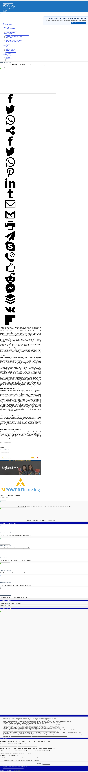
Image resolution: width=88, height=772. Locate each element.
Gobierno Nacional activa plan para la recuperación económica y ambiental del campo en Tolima (27, 726)
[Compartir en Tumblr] (10, 198)
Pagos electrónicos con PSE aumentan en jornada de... (15, 548)
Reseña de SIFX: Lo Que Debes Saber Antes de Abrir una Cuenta (15, 753)
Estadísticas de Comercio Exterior (14, 36)
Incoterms (8, 44)
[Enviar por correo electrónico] (10, 209)
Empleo (7, 48)
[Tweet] (10, 114)
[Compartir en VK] (10, 314)
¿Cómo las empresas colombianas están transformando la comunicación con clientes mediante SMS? (25, 750)
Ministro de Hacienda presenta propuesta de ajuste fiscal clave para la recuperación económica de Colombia (29, 731)
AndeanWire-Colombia (5, 62)
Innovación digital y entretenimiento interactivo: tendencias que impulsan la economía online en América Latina (27, 748)
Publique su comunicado (9, 5)
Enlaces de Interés (10, 32)
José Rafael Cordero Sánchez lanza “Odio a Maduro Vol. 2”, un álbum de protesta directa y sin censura (25, 741)
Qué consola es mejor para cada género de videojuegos (13, 743)
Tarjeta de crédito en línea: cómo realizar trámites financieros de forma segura (19, 760)
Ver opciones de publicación (78, 22)
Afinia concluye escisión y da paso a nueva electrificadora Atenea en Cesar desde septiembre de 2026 (28, 722)
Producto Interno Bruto (11, 52)
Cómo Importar (9, 39)
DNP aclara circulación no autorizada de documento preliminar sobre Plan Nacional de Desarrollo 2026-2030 (30, 727)
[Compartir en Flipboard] (10, 324)
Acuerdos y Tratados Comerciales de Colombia (17, 35)
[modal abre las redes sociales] (10, 135)
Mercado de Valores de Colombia (14, 40)
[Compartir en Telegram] (10, 240)
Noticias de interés (7, 24)
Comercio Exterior (7, 33)
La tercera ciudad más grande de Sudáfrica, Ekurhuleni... (15, 585)
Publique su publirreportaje (9, 6)
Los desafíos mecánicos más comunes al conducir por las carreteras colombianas (20, 757)
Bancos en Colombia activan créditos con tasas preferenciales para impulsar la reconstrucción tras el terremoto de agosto (33, 721)
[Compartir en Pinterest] (10, 177)
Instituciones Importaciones (12, 42)
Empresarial (6, 27)
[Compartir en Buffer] (10, 303)
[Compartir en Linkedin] (10, 188)
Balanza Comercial (10, 49)
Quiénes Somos (9, 56)
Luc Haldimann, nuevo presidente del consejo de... (14, 597)
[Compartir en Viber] (10, 261)
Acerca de (5, 1)
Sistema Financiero (10, 28)
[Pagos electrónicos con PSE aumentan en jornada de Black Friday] (5, 544)
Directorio (8, 57)
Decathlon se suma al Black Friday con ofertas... (13, 573)
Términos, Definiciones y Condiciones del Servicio (15, 766)
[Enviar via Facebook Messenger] (10, 293)
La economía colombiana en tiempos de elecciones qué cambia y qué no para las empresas (25, 718)
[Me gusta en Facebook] (10, 272)
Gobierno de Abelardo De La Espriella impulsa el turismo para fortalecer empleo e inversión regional (28, 724)
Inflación (8, 46)
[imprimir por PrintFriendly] (10, 230)
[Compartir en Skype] (10, 251)
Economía (5, 45)
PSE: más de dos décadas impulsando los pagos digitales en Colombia (20, 733)
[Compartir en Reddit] (10, 282)
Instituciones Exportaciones (12, 41)
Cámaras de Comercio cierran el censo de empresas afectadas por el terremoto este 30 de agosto (27, 720)
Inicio (4, 23)
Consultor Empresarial (8, 8)
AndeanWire (3, 500)
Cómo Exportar (9, 37)
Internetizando (17, 770)
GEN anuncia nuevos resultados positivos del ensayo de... (16, 535)
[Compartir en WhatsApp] (10, 124)
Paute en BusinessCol (8, 3)
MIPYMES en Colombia (11, 31)
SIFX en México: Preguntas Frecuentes (9, 755)
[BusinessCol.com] (4, 13)
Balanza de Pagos (10, 50)
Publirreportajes (7, 53)
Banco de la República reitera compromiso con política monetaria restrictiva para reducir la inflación (27, 728)
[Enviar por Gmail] (10, 219)
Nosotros (5, 54)
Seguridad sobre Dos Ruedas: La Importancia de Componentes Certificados (18, 746)
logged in (8, 603)
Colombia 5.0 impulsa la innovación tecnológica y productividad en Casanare (22, 723)
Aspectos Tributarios (10, 29)
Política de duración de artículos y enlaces (13, 768)
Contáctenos (6, 4)
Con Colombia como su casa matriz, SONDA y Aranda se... (16, 560)
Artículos (5, 25)
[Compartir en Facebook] (10, 103)
